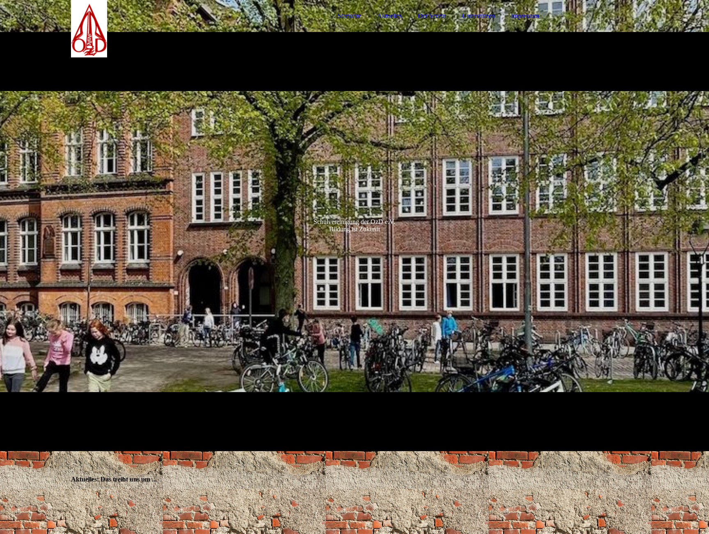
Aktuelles (389, 15)
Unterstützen (478, 15)
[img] (143, 28)
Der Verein (432, 15)
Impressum (525, 15)
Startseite (349, 15)
